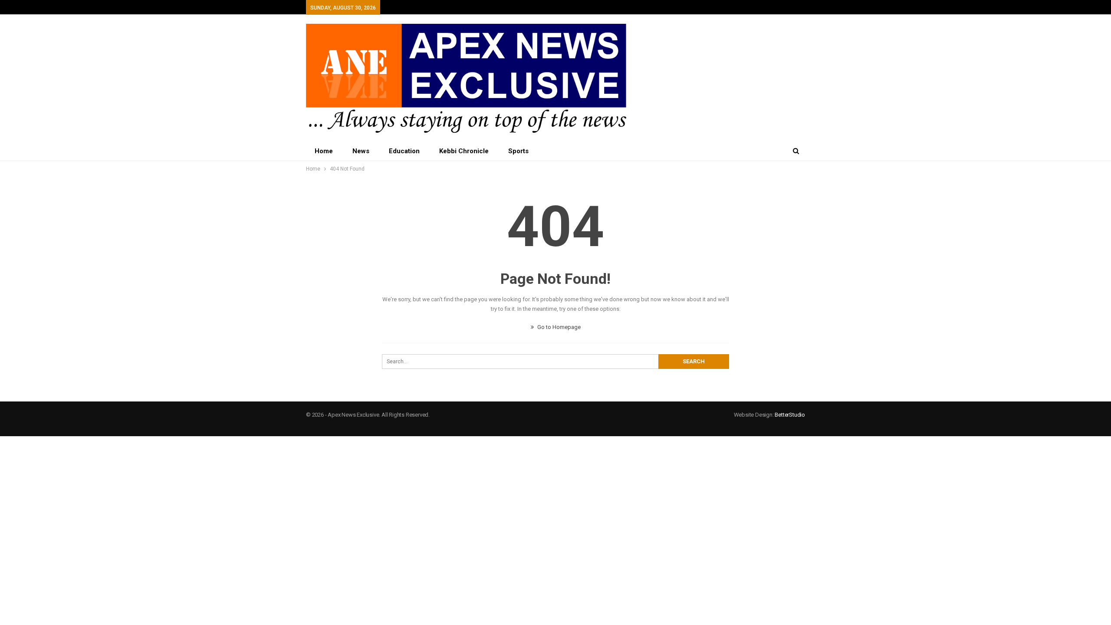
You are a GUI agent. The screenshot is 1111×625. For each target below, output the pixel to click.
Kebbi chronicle (464, 151)
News (360, 151)
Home (324, 151)
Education (404, 151)
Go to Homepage (558, 327)
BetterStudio (790, 414)
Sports (518, 151)
